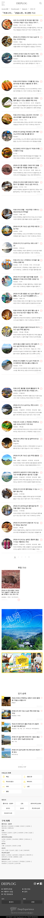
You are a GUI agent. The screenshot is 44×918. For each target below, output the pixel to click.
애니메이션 (15, 754)
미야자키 (4, 863)
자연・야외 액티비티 (25, 103)
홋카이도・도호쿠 (7, 824)
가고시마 (11, 863)
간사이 (3, 848)
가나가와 (4, 834)
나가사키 (15, 861)
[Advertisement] (22, 72)
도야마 (9, 839)
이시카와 (15, 839)
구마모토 (22, 861)
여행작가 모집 (8, 891)
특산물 (26, 332)
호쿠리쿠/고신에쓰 (7, 837)
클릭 (30, 913)
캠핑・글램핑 (17, 460)
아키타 (28, 826)
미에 (19, 846)
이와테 (17, 826)
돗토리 (3, 855)
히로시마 (24, 9)
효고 (17, 850)
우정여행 (35, 410)
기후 (3, 846)
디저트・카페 (23, 119)
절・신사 (23, 728)
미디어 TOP (5, 9)
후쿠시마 (11, 828)
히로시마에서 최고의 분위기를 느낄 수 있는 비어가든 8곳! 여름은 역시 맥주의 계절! (26, 313)
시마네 (9, 855)
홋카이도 (4, 826)
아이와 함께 (37, 264)
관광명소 (16, 25)
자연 (31, 264)
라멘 (21, 231)
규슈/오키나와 (6, 859)
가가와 (10, 857)
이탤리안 (30, 25)
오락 (33, 103)
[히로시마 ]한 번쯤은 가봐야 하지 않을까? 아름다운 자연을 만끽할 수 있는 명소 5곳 (26, 167)
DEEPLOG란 (8, 889)
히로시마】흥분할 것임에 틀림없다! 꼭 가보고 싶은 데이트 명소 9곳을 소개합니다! (26, 390)
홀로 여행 (22, 86)
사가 (9, 861)
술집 (21, 41)
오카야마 (15, 855)
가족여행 (26, 264)
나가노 (3, 841)
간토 (3, 830)
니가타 (3, 839)
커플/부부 (38, 103)
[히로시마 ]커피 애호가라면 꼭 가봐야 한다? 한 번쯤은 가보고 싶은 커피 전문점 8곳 (26, 184)
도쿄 (30, 832)
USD (32, 902)
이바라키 (4, 832)
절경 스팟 (38, 170)
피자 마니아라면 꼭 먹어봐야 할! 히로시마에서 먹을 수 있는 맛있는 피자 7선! (25, 22)
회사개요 (27, 889)
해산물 (21, 332)
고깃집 (15, 153)
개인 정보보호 (8, 894)
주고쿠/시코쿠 (15, 9)
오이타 (28, 861)
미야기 (23, 826)
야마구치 (29, 855)
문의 (25, 891)
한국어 (11, 902)
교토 (7, 850)
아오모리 (11, 826)
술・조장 (14, 741)
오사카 (12, 850)
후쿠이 (21, 839)
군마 (15, 832)
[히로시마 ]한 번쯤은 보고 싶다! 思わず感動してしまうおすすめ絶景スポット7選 (26, 296)
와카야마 (26, 850)
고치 (21, 857)
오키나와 (17, 863)
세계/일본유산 (35, 728)
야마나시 (27, 839)
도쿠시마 (4, 857)
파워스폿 (22, 248)
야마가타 (4, 828)
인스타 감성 (23, 25)
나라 (21, 850)
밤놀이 (14, 702)
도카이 (3, 843)
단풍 (33, 170)
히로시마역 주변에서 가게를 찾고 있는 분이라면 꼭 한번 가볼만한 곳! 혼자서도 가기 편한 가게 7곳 (26, 83)
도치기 (10, 832)
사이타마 (20, 832)
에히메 (16, 857)
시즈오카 (8, 846)
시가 (3, 850)
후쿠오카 (4, 861)
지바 (26, 832)
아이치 (15, 846)
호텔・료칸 (22, 214)
